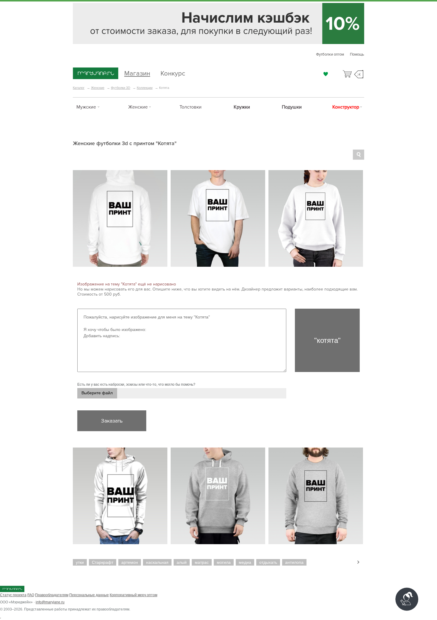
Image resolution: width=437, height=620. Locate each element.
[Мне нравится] (325, 74)
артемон (129, 562)
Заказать (111, 420)
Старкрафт (102, 562)
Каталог (78, 88)
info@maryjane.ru (50, 602)
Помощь (357, 54)
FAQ (30, 595)
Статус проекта (13, 595)
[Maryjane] (12, 591)
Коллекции (145, 88)
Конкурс (173, 73)
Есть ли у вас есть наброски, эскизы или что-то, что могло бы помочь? (136, 384)
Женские (97, 88)
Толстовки (191, 107)
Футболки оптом (330, 54)
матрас (202, 562)
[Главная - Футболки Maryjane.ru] (95, 74)
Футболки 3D (120, 88)
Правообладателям (51, 595)
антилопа (294, 562)
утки (80, 562)
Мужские (86, 107)
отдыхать (268, 562)
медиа (245, 562)
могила (224, 562)
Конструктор (345, 107)
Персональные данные (89, 595)
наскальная (157, 562)
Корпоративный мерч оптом (133, 595)
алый (182, 562)
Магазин (137, 73)
